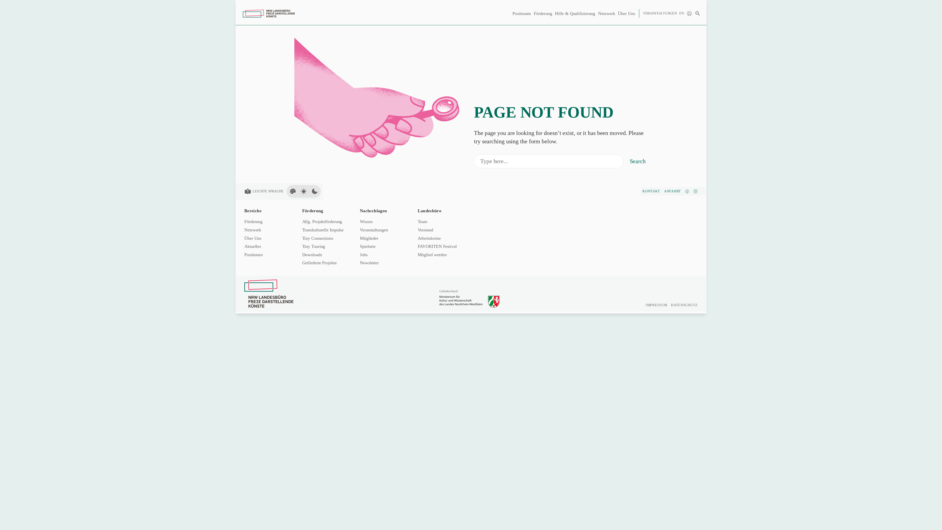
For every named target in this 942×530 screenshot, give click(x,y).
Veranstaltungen (660, 13)
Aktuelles (252, 246)
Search (638, 161)
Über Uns (626, 13)
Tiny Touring (313, 246)
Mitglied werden (432, 254)
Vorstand (425, 229)
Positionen (521, 13)
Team (423, 221)
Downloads (312, 254)
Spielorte (368, 246)
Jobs (364, 254)
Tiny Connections (317, 238)
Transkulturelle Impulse (323, 229)
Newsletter (369, 262)
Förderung (543, 13)
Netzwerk (606, 13)
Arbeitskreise (429, 238)
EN (681, 13)
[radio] (292, 191)
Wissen (366, 221)
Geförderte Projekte (319, 262)
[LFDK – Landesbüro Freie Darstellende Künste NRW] (268, 293)
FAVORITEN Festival (437, 246)
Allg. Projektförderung (322, 221)
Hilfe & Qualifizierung (575, 13)
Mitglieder (369, 238)
